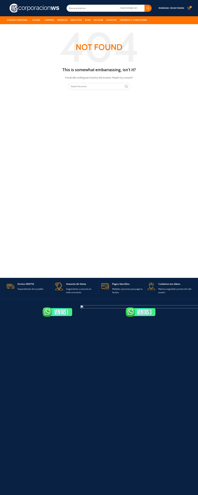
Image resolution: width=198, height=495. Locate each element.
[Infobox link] (28, 286)
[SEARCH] (148, 8)
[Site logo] (34, 8)
